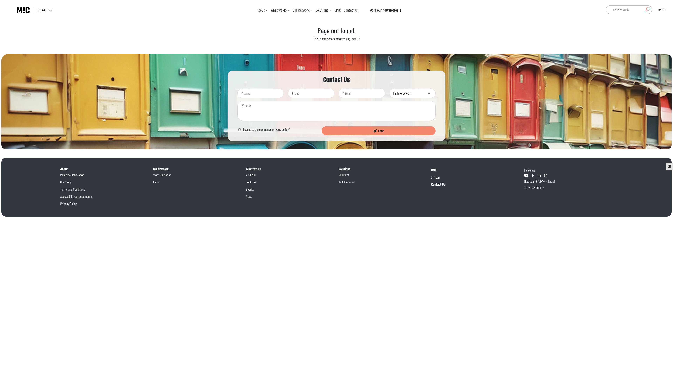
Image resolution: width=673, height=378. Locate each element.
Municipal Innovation (72, 175)
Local (156, 182)
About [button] (261, 10)
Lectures (251, 182)
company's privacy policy (274, 129)
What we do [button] (279, 10)
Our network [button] (301, 10)
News (249, 196)
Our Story (65, 182)
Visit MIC (251, 175)
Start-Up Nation (162, 175)
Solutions (344, 175)
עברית (435, 177)
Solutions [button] (322, 10)
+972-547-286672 (534, 188)
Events (250, 189)
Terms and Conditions (72, 189)
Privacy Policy (68, 203)
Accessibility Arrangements (76, 196)
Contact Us (351, 10)
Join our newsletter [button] (384, 10)
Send (380, 131)
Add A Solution (347, 182)
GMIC (337, 10)
